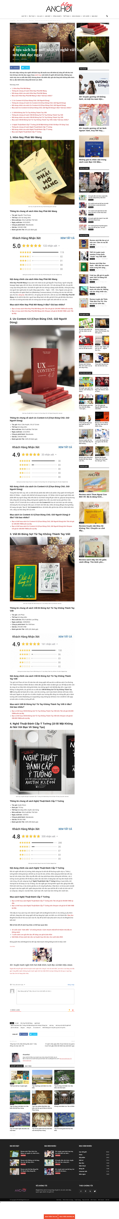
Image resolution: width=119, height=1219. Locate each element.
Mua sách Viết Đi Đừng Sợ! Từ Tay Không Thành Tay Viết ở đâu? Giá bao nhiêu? (40, 120)
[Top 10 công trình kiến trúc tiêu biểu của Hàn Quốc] (64, 1077)
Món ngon (82, 1174)
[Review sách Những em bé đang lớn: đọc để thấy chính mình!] (14, 1162)
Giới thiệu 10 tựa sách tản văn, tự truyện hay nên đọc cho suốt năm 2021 (37, 937)
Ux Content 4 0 (36, 1027)
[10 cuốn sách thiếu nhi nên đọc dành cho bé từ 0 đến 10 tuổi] (86, 323)
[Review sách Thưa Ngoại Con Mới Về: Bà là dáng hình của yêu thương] (94, 481)
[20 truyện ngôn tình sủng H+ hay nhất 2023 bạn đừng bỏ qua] (82, 220)
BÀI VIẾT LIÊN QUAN (16, 1066)
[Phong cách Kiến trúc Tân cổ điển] (64, 1097)
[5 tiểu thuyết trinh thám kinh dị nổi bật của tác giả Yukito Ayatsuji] (86, 340)
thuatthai (26, 1054)
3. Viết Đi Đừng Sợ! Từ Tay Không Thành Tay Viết (29, 112)
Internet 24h (83, 1171)
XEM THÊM (28, 1066)
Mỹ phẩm (82, 1157)
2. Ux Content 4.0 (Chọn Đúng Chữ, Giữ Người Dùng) (30, 100)
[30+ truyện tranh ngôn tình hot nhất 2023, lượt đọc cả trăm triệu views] (82, 212)
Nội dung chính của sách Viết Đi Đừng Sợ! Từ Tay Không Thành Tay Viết (37, 117)
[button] (107, 16)
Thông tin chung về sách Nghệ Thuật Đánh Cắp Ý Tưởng (32, 127)
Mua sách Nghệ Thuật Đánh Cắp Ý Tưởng (26, 132)
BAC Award (101, 1200)
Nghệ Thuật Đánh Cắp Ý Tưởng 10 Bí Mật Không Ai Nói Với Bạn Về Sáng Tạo (29, 1025)
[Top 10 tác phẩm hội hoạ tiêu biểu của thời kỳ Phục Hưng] (42, 1120)
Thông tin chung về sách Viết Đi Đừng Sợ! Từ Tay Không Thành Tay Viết (37, 115)
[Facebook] (81, 1191)
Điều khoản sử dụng (68, 1200)
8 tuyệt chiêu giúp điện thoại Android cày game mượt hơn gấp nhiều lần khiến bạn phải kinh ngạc (60, 1045)
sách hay (38, 75)
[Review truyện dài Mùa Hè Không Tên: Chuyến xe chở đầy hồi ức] (94, 513)
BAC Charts (94, 1200)
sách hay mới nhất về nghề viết (63, 1025)
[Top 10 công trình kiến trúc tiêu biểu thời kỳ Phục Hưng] (20, 1097)
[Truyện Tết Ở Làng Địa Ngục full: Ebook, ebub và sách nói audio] (102, 382)
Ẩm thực (32, 16)
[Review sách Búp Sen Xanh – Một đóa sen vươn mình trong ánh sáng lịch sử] (83, 267)
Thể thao (66, 16)
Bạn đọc (95, 16)
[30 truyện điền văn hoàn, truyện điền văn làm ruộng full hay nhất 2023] (82, 198)
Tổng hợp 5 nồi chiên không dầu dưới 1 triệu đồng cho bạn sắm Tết (23, 1045)
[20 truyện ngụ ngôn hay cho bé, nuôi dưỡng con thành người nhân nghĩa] (86, 382)
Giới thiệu (58, 1200)
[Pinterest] (85, 1191)
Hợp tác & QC (85, 1200)
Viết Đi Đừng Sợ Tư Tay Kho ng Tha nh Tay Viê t (53, 1027)
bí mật (16, 1023)
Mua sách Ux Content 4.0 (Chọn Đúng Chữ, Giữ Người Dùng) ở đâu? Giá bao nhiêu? (41, 108)
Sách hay (25, 45)
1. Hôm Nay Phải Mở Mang (21, 88)
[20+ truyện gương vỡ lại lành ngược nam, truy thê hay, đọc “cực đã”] (94, 115)
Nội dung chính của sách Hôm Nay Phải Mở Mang (29, 93)
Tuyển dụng (78, 1200)
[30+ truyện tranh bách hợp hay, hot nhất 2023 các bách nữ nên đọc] (95, 182)
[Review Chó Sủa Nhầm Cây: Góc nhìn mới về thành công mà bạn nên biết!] (102, 416)
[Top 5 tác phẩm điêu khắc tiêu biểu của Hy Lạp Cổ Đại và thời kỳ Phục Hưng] (42, 1097)
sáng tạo (21, 295)
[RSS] (90, 1191)
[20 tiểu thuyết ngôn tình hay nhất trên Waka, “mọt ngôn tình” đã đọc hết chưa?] (86, 399)
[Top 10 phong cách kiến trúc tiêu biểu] (42, 1077)
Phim (80, 1155)
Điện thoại (82, 1166)
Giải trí (23, 16)
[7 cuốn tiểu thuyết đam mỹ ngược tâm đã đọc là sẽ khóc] (102, 434)
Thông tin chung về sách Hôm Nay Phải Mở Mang (29, 91)
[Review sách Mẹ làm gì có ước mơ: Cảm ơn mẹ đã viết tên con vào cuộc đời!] (83, 244)
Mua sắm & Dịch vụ (17, 45)
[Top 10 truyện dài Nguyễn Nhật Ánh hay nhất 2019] (102, 399)
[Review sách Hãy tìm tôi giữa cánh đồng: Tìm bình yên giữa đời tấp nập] (94, 546)
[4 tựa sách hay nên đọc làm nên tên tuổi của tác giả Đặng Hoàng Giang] (102, 358)
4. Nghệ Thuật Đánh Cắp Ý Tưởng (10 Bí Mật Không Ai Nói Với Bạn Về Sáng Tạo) (40, 124)
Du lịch (39, 16)
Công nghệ (57, 16)
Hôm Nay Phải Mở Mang (26, 1023)
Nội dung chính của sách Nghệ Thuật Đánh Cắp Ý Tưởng (32, 129)
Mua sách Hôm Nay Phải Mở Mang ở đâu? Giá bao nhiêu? (32, 95)
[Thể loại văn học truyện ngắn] (20, 1077)
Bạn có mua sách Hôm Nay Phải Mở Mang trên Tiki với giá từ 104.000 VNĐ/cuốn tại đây (42, 308)
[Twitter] (95, 1191)
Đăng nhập (70, 984)
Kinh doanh (76, 16)
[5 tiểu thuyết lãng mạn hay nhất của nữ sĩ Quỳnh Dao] (86, 416)
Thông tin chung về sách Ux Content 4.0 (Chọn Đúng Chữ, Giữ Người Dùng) (39, 103)
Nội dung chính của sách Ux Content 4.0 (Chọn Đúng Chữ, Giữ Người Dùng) (39, 105)
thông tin (29, 1027)
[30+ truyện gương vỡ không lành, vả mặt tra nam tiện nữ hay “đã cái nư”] (94, 83)
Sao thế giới (83, 1152)
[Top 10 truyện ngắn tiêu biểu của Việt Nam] (20, 1120)
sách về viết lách (15, 1027)
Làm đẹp (47, 16)
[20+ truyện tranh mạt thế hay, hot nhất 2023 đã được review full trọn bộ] (82, 205)
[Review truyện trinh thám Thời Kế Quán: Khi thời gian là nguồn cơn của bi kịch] (102, 323)
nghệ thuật (37, 1023)
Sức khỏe (86, 16)
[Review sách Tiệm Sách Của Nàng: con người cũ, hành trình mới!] (14, 1154)
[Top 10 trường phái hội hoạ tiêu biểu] (64, 1120)
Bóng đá (81, 1168)
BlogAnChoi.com (41, 1190)
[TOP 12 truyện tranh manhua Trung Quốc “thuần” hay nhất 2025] (83, 256)
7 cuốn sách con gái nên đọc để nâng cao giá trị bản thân (32, 934)
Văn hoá (56, 1104)
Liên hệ (107, 1200)
